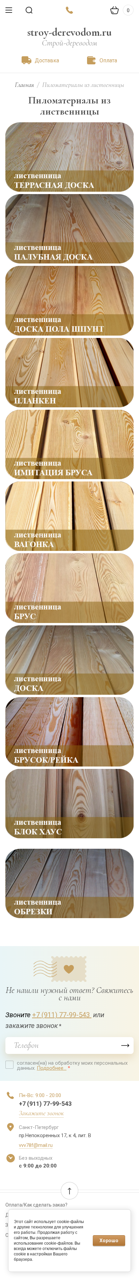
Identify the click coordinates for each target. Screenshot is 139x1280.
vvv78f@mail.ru (36, 1145)
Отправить (125, 1045)
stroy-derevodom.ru (69, 32)
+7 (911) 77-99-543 (61, 1015)
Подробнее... (51, 1068)
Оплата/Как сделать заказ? (36, 1205)
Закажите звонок (41, 1113)
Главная (24, 85)
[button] (69, 1190)
